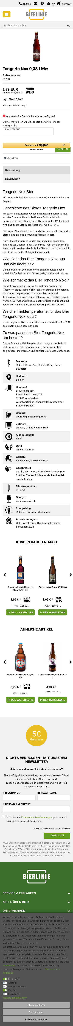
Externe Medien (17, 986)
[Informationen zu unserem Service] (42, 3)
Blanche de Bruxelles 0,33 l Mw (20, 676)
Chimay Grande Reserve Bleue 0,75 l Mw (20, 588)
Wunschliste (12, 158)
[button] (36, 147)
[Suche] (67, 25)
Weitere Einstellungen (15, 997)
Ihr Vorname (11, 792)
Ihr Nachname (47, 792)
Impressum (9, 965)
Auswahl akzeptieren (36, 1019)
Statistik (12, 982)
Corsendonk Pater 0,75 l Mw (53, 587)
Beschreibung (13, 170)
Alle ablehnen (36, 1012)
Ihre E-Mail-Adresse (16, 804)
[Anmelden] (49, 3)
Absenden (57, 835)
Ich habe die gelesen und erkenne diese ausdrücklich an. (36, 819)
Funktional (14, 993)
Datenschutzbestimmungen (36, 817)
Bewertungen (12, 178)
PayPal (12, 990)
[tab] (36, 170)
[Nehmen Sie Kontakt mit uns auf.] (35, 3)
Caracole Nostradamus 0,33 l (52, 676)
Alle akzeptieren (37, 1004)
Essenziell (13, 979)
